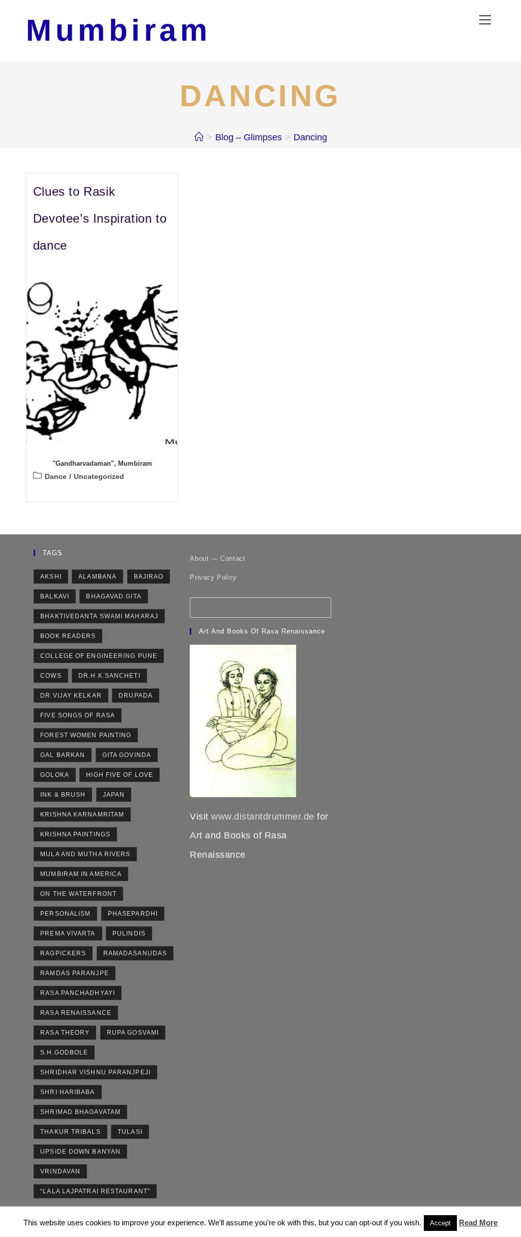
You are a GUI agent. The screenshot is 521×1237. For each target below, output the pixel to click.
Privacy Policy (213, 577)
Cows (50, 675)
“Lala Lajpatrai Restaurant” (95, 1191)
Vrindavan (60, 1171)
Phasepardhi (133, 913)
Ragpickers (63, 953)
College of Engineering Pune (98, 655)
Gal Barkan (62, 755)
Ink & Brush (62, 794)
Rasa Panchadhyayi (77, 993)
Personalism (65, 913)
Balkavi (54, 596)
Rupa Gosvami (133, 1032)
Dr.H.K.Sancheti (109, 675)
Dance (56, 476)
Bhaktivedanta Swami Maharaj (99, 616)
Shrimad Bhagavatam (80, 1111)
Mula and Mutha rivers (85, 854)
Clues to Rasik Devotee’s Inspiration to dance (99, 218)
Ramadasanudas (135, 953)
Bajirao (149, 576)
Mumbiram (118, 30)
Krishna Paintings (75, 834)
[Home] (199, 137)
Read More (478, 1222)
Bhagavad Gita (113, 596)
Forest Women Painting (85, 735)
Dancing (310, 137)
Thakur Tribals (70, 1131)
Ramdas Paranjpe (74, 973)
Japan (114, 794)
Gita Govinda (126, 755)
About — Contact (217, 558)
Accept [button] (440, 1223)
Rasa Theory (65, 1032)
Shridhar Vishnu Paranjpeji (95, 1072)
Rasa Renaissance (75, 1012)
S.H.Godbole (64, 1052)
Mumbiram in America (81, 874)
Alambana (97, 576)
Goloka (54, 774)
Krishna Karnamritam (82, 814)
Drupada (136, 695)
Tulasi (130, 1131)
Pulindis (129, 933)
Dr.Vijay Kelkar (71, 695)
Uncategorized (99, 476)
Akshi (51, 576)
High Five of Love (119, 774)
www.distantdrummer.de (262, 816)
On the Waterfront (78, 893)
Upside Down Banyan (80, 1151)
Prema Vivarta (67, 933)
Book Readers (68, 636)
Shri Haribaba (67, 1092)
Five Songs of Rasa (77, 715)
